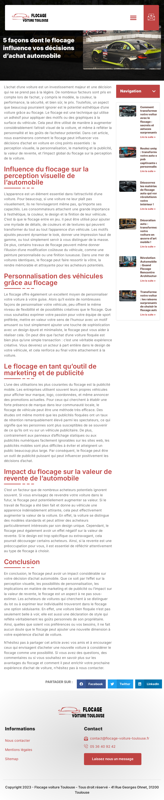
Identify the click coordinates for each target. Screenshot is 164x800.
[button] (133, 17)
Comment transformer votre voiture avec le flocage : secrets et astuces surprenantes (149, 119)
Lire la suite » (148, 136)
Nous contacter (17, 741)
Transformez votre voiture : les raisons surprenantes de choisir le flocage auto (149, 301)
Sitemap (11, 759)
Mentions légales (18, 750)
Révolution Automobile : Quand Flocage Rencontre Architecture (149, 267)
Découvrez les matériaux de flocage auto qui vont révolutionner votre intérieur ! (149, 193)
